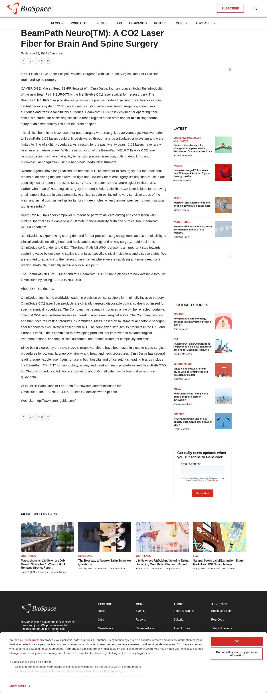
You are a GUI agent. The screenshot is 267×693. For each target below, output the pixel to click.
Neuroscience (182, 364)
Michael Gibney (181, 210)
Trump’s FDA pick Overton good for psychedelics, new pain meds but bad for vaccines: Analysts (192, 346)
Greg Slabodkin (172, 568)
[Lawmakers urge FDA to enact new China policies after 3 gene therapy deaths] (223, 172)
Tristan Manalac (181, 429)
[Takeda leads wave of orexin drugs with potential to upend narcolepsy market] (223, 371)
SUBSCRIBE (230, 8)
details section (133, 676)
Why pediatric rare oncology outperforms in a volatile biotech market (192, 321)
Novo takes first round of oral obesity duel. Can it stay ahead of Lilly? (192, 421)
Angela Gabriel (58, 572)
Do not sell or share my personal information (236, 654)
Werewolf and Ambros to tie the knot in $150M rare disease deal (191, 204)
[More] (62, 23)
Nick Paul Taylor (181, 237)
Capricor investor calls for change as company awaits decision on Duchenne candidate (192, 148)
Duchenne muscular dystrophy (187, 139)
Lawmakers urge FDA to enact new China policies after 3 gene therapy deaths (191, 173)
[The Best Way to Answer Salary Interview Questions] (104, 537)
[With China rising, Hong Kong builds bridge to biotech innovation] (223, 396)
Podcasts (79, 23)
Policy (177, 165)
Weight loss (181, 222)
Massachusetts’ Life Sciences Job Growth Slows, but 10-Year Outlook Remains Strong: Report (43, 564)
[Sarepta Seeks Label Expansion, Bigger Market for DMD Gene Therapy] (219, 537)
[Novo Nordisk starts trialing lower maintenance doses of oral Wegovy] (223, 229)
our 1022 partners (32, 639)
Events (101, 23)
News (55, 23)
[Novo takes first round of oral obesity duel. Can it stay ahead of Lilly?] (223, 421)
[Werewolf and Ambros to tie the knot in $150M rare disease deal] (223, 205)
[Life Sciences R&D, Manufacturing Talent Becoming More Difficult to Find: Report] (162, 537)
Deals (177, 198)
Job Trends (28, 556)
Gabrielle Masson (182, 180)
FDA (175, 339)
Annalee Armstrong (182, 404)
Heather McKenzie (182, 155)
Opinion (178, 314)
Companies (138, 23)
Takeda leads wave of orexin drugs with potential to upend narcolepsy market (190, 371)
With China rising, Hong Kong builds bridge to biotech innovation (190, 396)
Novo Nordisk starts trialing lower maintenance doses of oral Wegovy (192, 229)
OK (237, 641)
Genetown (85, 556)
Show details (17, 685)
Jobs (118, 23)
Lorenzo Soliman (117, 568)
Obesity (178, 414)
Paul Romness (180, 329)
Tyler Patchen (228, 568)
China (177, 389)
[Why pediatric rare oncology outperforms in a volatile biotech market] (223, 321)
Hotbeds (161, 23)
